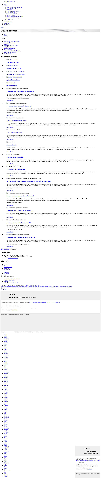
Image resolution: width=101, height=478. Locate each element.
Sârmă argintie (68, 286)
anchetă (8, 100)
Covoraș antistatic (11, 15)
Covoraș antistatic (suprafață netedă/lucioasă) (20, 196)
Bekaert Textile (48, 286)
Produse (5, 6)
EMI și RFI (9, 10)
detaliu (11, 100)
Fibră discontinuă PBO (14, 68)
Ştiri (4, 20)
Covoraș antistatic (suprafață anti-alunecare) (20, 91)
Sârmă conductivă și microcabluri (14, 7)
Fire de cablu (24, 286)
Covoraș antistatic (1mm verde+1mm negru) (20, 210)
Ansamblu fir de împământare (16, 169)
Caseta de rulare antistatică (15, 157)
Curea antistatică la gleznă (15, 132)
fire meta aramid (12, 85)
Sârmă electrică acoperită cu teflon (36, 286)
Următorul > (7, 249)
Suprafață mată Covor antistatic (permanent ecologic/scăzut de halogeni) (28, 181)
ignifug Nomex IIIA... (13, 80)
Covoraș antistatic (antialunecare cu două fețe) (21, 237)
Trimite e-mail (4, 289)
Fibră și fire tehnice (11, 12)
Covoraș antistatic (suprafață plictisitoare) (19, 106)
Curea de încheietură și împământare (15, 16)
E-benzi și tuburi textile (12, 8)
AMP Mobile (36, 285)
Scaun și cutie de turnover (13, 18)
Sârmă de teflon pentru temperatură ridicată (11, 286)
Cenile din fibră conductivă (58, 286)
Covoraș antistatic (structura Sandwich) (19, 223)
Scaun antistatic (11, 145)
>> (10, 249)
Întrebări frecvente (8, 22)
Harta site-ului (29, 285)
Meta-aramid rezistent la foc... (16, 74)
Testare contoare (10, 19)
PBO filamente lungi (13, 62)
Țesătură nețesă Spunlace (12, 14)
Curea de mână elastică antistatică (17, 120)
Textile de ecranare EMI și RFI (14, 11)
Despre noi (6, 23)
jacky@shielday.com (13, 258)
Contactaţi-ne (7, 24)
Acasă (5, 4)
